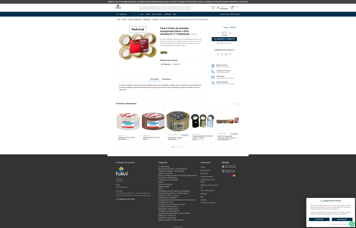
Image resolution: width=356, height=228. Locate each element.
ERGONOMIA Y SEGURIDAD (167, 218)
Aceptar (319, 219)
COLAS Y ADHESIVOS (135, 19)
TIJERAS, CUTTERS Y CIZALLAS (168, 195)
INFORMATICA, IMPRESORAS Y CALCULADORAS (174, 213)
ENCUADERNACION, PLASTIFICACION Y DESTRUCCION (176, 200)
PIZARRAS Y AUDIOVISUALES (168, 207)
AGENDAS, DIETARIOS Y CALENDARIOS (171, 171)
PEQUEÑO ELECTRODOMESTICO (169, 211)
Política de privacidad (336, 224)
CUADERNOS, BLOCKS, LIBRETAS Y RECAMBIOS (174, 191)
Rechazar (342, 219)
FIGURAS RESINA (164, 167)
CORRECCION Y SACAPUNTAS (168, 180)
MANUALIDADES (163, 187)
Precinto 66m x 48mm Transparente (175, 138)
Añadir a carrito (226, 39)
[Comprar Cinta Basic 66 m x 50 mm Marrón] (162, 142)
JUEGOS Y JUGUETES (165, 173)
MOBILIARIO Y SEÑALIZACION (168, 209)
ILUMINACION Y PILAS (165, 202)
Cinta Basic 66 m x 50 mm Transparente (126, 138)
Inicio (142, 14)
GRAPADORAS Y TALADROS (167, 198)
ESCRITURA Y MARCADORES (167, 178)
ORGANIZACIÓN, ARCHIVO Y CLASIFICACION (173, 193)
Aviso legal (204, 173)
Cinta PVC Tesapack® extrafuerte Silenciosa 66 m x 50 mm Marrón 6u (226, 138)
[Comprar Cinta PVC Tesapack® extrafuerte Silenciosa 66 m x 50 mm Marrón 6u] (236, 143)
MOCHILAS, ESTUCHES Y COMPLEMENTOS (172, 169)
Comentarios (166, 79)
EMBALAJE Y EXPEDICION (167, 215)
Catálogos (167, 14)
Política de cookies (348, 224)
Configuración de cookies (126, 199)
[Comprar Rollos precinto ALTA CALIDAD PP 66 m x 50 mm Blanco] (211, 142)
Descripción (154, 79)
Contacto (203, 200)
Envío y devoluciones (207, 190)
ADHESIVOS (146, 19)
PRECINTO (156, 19)
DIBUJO (160, 182)
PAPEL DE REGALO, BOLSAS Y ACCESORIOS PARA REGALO (177, 175)
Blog (174, 14)
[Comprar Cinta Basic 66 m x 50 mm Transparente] (137, 142)
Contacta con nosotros (208, 202)
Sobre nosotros (157, 14)
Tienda (148, 14)
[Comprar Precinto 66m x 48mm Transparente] (186, 142)
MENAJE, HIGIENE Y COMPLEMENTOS (171, 220)
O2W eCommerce (178, 227)
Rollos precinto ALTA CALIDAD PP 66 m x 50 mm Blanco (203, 137)
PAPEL (160, 189)
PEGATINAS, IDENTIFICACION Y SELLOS (171, 204)
